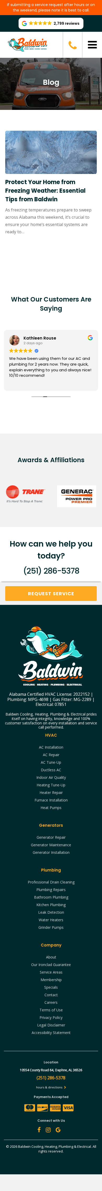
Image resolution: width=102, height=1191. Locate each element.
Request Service (51, 593)
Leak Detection (51, 912)
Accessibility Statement (51, 1032)
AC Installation (51, 747)
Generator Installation (51, 852)
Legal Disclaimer (51, 1025)
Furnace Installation (51, 800)
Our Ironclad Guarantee (51, 964)
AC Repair (51, 754)
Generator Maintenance (51, 844)
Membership (51, 979)
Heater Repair (51, 792)
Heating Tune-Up (51, 784)
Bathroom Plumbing (51, 897)
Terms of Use (51, 1009)
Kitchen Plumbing (51, 904)
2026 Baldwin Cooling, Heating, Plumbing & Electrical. (51, 1146)
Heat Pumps (51, 807)
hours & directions (49, 1087)
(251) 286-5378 (51, 570)
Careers (51, 1002)
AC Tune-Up (51, 762)
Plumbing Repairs (51, 889)
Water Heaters (51, 919)
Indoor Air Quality (51, 777)
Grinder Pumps (51, 927)
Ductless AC (51, 769)
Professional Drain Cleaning (51, 882)
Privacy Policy (51, 1017)
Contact (51, 994)
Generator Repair (51, 837)
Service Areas (51, 972)
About (51, 957)
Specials (51, 987)
